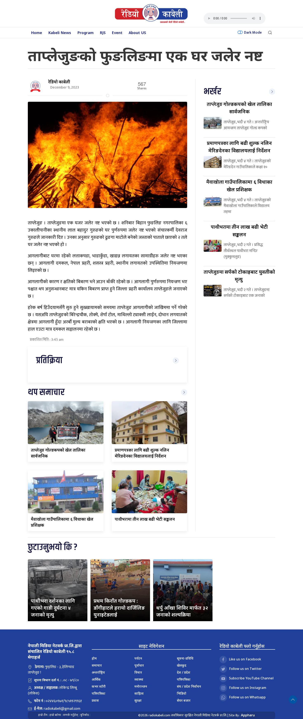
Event (117, 32)
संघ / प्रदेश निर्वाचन (189, 686)
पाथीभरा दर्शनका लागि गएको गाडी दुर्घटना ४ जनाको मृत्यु (53, 607)
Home (36, 32)
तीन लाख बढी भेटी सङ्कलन (145, 519)
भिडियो (181, 693)
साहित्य (139, 693)
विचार (138, 672)
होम (94, 658)
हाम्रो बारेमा (55, 715)
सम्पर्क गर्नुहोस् (70, 715)
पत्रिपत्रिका (98, 693)
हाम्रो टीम (42, 715)
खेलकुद (181, 665)
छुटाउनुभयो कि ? (52, 547)
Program (85, 32)
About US (137, 32)
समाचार (97, 665)
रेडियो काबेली (59, 82)
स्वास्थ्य (138, 679)
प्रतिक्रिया (49, 360)
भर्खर (212, 91)
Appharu (248, 715)
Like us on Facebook (245, 659)
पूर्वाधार (139, 665)
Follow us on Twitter (245, 668)
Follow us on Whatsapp (247, 697)
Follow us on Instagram (247, 687)
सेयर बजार (183, 700)
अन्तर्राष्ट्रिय (98, 672)
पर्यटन (138, 658)
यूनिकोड (84, 715)
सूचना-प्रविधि (185, 658)
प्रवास (95, 700)
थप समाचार (46, 392)
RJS (103, 32)
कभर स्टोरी (99, 686)
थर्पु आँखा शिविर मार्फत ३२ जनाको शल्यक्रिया (182, 611)
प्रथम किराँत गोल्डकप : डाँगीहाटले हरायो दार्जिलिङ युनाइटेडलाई (119, 607)
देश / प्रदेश (183, 672)
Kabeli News (59, 32)
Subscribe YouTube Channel (251, 678)
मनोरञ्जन (140, 686)
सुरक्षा (138, 700)
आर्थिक (96, 679)
